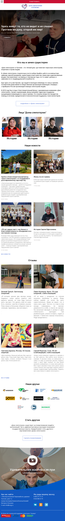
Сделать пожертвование (32, 438)
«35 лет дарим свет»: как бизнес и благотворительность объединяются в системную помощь (16, 231)
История (12, 138)
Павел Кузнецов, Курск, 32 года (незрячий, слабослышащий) (46, 292)
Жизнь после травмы (42, 177)
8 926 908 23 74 (38, 499)
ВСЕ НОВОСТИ (5, 254)
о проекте (7, 37)
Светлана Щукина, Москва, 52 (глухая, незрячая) (16, 351)
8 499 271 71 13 (38, 496)
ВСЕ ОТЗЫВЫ (5, 378)
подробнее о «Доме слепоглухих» (32, 103)
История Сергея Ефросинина (45, 229)
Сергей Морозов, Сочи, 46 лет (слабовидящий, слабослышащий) (47, 351)
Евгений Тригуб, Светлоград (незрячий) (12, 292)
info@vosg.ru (9, 505)
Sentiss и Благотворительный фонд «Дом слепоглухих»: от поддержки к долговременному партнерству (15, 178)
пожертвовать (34, 1)
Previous (2, 128)
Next (62, 128)
